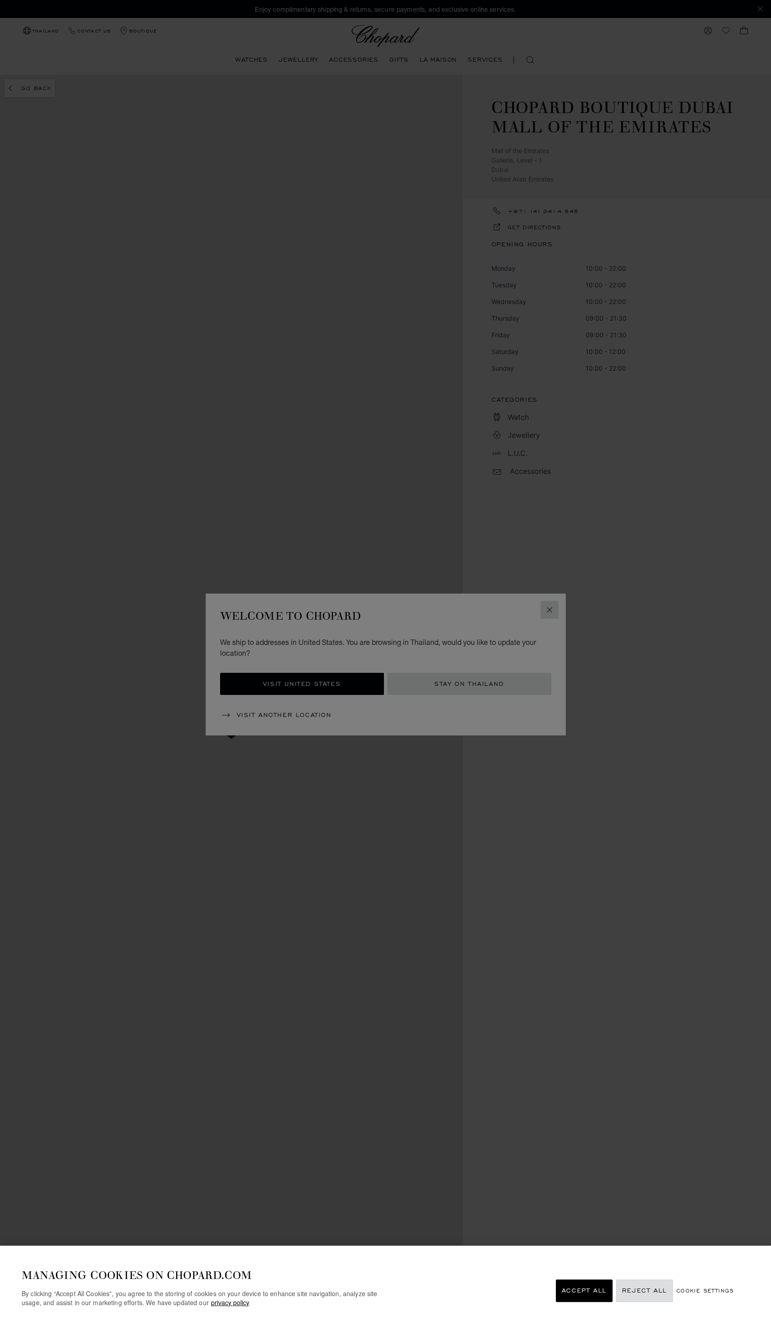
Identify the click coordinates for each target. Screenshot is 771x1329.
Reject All (644, 1291)
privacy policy (230, 1302)
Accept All (584, 1291)
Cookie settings (705, 1291)
